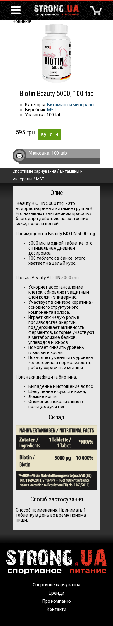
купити (49, 133)
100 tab (59, 153)
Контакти (56, 609)
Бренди (56, 593)
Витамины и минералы (70, 104)
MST (51, 109)
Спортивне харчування (34, 171)
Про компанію (56, 601)
